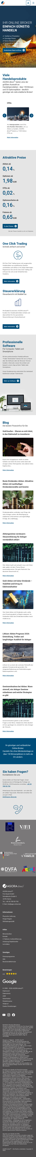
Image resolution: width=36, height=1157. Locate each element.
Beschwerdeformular (9, 962)
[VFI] (25, 826)
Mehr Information (12, 137)
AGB (4, 996)
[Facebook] (12, 1016)
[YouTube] (3, 1016)
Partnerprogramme (9, 956)
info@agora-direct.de (14, 904)
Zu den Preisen (8, 226)
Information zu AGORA (11, 48)
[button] (28, 2)
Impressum (6, 991)
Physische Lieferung (9, 916)
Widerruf (5, 1004)
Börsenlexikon (7, 934)
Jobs (4, 959)
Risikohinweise (7, 1001)
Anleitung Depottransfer (10, 942)
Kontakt (5, 936)
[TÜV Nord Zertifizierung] (10, 826)
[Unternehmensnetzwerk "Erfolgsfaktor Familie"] (18, 855)
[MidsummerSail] (18, 841)
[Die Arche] (28, 869)
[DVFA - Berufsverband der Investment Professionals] (9, 869)
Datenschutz (6, 993)
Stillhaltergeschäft (8, 921)
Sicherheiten (7, 999)
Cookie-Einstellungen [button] (9, 1006)
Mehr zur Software (10, 381)
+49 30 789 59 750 (12, 902)
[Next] (31, 115)
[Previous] (4, 115)
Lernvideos (6, 944)
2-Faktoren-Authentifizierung (12, 939)
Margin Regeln (7, 919)
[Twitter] (8, 1016)
